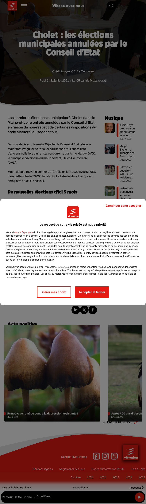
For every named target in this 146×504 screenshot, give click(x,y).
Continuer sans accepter (123, 205)
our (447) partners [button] (23, 232)
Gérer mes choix (54, 292)
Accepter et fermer (92, 292)
